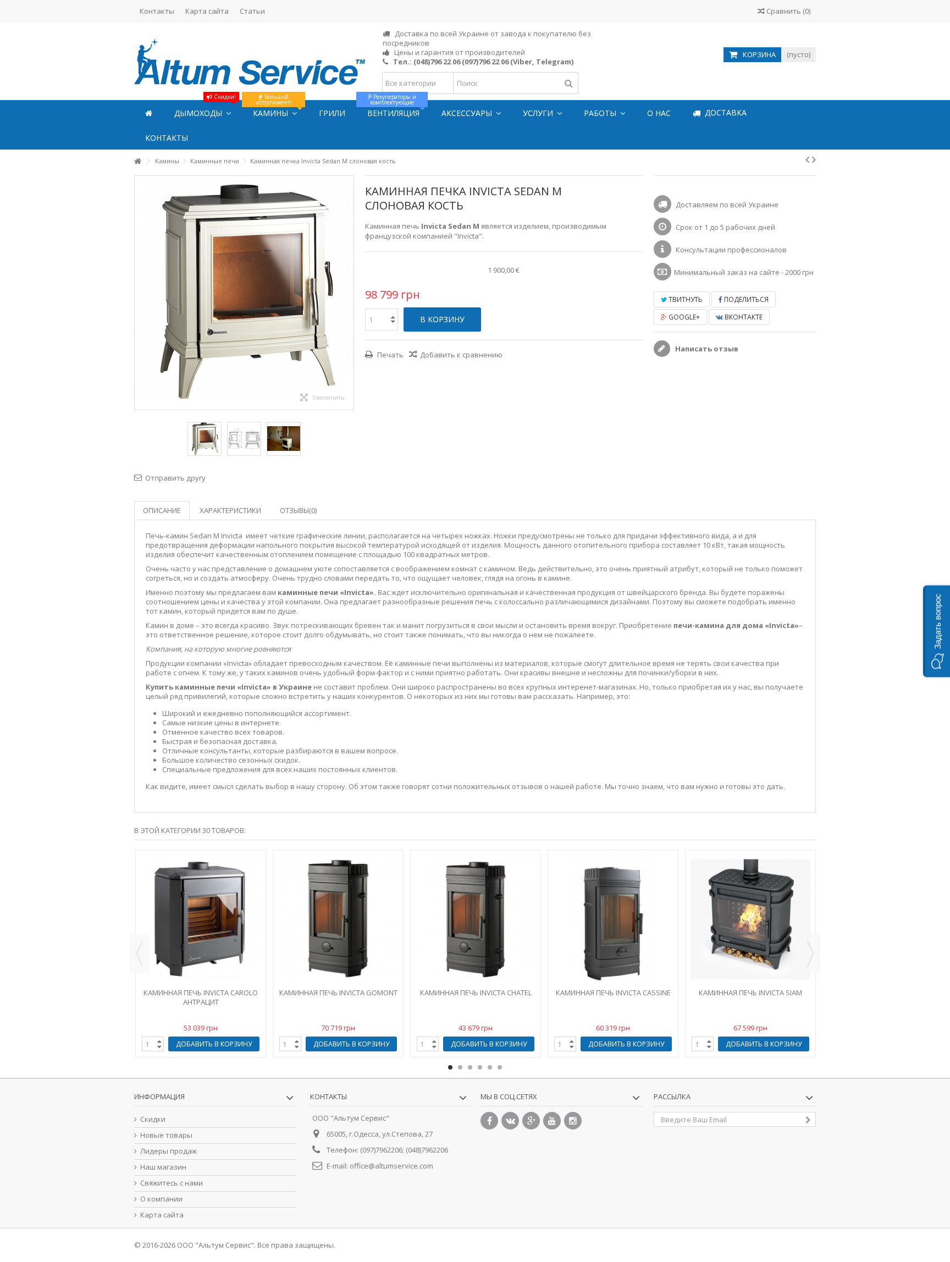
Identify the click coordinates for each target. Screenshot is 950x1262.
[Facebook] (489, 1120)
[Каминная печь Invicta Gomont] (338, 919)
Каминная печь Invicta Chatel (476, 993)
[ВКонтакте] (510, 1120)
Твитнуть (685, 299)
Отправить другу (175, 478)
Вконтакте (743, 317)
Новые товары (166, 1135)
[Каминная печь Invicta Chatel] (475, 919)
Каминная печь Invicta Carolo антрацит (200, 997)
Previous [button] (140, 953)
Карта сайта (207, 11)
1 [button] (450, 1067)
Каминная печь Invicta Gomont (338, 993)
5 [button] (490, 1067)
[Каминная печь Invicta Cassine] (613, 919)
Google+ (683, 317)
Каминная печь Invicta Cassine (613, 993)
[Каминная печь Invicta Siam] (750, 919)
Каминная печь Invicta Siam (750, 993)
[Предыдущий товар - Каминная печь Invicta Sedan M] (807, 159)
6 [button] (500, 1067)
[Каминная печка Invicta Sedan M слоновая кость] (204, 438)
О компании (161, 1199)
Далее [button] (348, 292)
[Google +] (531, 1120)
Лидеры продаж (168, 1151)
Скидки (152, 1119)
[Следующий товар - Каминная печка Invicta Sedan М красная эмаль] (814, 159)
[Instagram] (573, 1120)
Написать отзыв (705, 349)
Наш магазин (163, 1167)
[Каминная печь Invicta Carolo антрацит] (201, 919)
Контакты (157, 11)
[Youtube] (552, 1120)
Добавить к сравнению (461, 355)
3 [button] (470, 1067)
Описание (162, 510)
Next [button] (810, 953)
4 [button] (480, 1067)
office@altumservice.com (391, 1166)
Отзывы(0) (298, 510)
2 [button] (460, 1067)
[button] (936, 631)
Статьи (252, 11)
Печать (389, 355)
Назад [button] (140, 292)
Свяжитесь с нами (171, 1183)
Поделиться (745, 299)
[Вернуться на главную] (137, 161)
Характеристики (230, 510)
